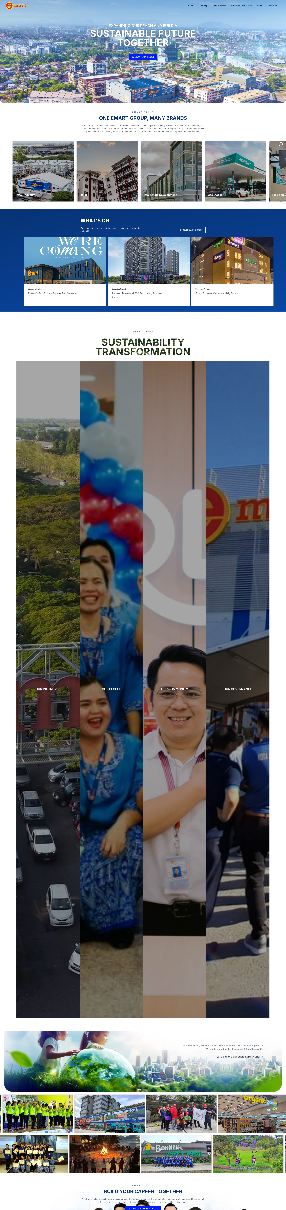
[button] (281, 144)
